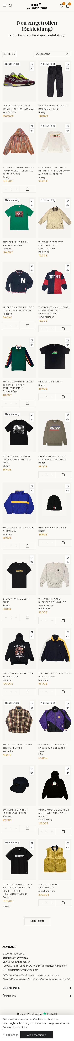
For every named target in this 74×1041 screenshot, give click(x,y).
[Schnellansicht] (32, 69)
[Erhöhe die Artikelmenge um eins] (16, 189)
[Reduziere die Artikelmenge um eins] (6, 189)
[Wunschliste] (61, 6)
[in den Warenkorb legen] (27, 189)
